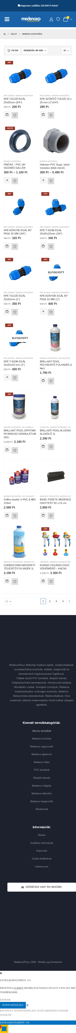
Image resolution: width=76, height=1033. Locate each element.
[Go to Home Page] (5, 34)
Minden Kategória (24, 96)
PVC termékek (42, 770)
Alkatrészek (41, 809)
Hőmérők (44, 562)
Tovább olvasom (43, 311)
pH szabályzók (29, 427)
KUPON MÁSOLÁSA (12, 1005)
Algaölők (44, 427)
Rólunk (41, 835)
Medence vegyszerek (41, 746)
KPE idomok (9, 96)
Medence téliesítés (49, 496)
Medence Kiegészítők (60, 562)
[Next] (69, 601)
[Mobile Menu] (9, 19)
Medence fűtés (42, 762)
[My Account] (51, 19)
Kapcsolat (41, 850)
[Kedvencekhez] (14, 115)
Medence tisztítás (41, 738)
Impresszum (41, 866)
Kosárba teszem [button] (7, 114)
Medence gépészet (42, 754)
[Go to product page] (56, 76)
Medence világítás (41, 785)
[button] (13, 50)
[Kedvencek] (58, 19)
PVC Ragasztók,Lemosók (34, 496)
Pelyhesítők (64, 358)
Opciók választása (7, 180)
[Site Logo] (31, 19)
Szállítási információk (41, 843)
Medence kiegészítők (41, 801)
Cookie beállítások (42, 858)
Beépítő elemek (41, 777)
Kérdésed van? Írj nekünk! (43, 887)
